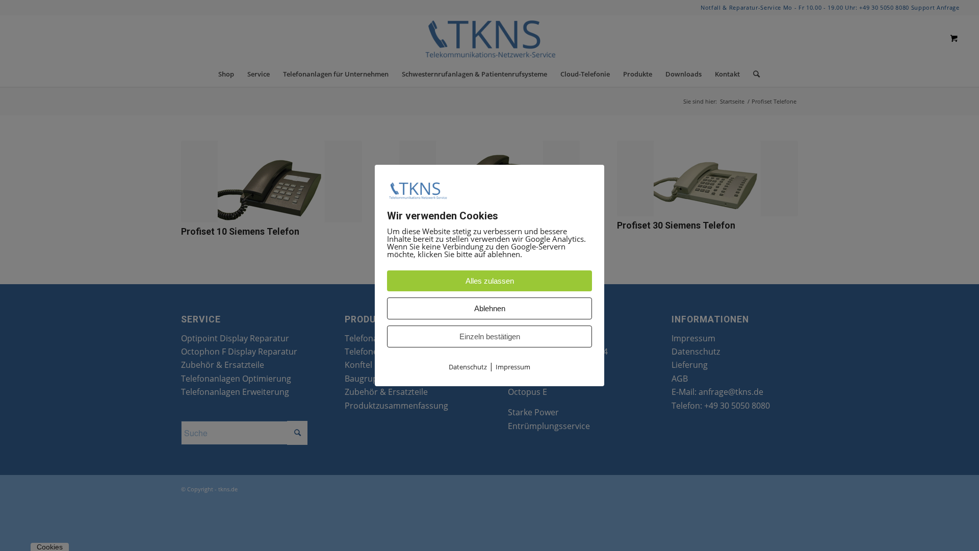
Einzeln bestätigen (489, 337)
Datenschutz (468, 367)
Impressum (513, 367)
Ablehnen (489, 309)
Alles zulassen (490, 281)
